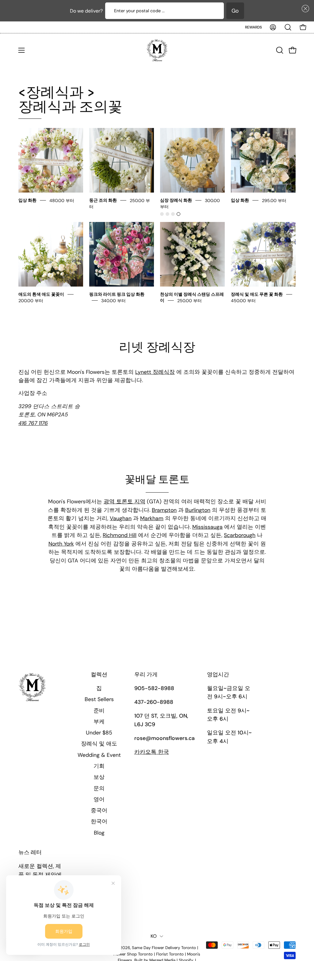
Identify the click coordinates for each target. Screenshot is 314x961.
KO (154, 936)
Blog (99, 832)
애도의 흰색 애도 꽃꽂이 (41, 294)
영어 (99, 799)
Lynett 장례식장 (155, 372)
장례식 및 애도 (99, 743)
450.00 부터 (243, 300)
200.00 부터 (30, 300)
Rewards (253, 27)
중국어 (99, 810)
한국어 (99, 821)
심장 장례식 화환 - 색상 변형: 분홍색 (167, 214)
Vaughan (121, 518)
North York (61, 543)
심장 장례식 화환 (176, 200)
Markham (151, 518)
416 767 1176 (33, 423)
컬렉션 (99, 674)
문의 (99, 788)
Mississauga (207, 527)
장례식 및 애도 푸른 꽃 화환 (257, 294)
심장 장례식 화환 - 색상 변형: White (178, 214)
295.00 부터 (274, 200)
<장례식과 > (70, 99)
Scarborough (239, 535)
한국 (151, 752)
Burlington (197, 510)
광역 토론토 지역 (124, 501)
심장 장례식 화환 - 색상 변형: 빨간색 (162, 214)
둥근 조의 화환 (103, 200)
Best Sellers (99, 699)
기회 (99, 766)
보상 (99, 777)
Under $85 (99, 732)
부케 (99, 721)
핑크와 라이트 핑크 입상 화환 (116, 294)
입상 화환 (27, 200)
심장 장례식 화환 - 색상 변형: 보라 (173, 214)
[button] (304, 8)
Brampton (164, 510)
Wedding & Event (99, 755)
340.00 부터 (113, 300)
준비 (99, 710)
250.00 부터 (189, 300)
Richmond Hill (119, 535)
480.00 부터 (61, 200)
